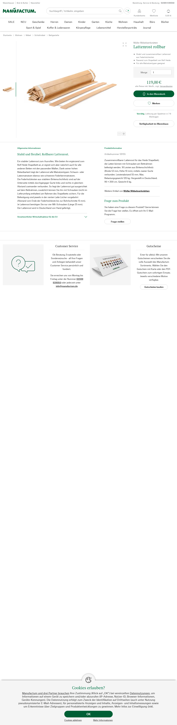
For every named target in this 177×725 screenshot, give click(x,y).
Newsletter (35, 3)
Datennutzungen (140, 693)
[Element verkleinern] (119, 134)
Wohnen (18, 35)
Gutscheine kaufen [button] (153, 287)
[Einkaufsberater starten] (127, 11)
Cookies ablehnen (73, 720)
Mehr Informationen (103, 720)
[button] (124, 44)
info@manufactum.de (67, 286)
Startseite (7, 35)
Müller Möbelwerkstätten (136, 191)
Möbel (28, 35)
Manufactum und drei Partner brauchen (45, 693)
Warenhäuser (8, 3)
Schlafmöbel (39, 35)
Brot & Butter (22, 3)
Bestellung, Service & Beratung (153, 3)
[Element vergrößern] (124, 134)
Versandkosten (166, 86)
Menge (144, 72)
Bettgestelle (54, 35)
